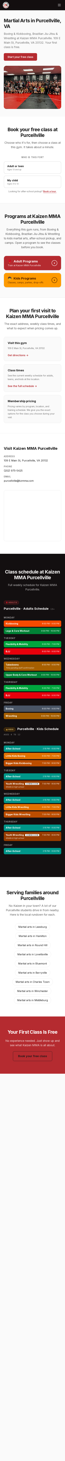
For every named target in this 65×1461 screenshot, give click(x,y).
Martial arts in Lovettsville (32, 954)
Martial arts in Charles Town (33, 981)
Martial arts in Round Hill (32, 945)
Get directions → (18, 355)
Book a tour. (49, 191)
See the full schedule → (22, 386)
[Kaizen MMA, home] (6, 5)
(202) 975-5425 (13, 470)
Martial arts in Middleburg (32, 1000)
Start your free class (20, 56)
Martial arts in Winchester (32, 991)
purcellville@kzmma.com (19, 480)
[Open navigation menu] (59, 5)
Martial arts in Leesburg (32, 926)
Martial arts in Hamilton (33, 936)
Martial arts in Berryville (32, 972)
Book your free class (32, 1056)
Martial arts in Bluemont (32, 963)
